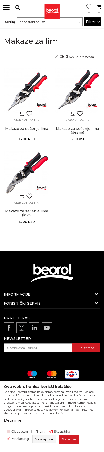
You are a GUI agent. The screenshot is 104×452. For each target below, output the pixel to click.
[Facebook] (9, 328)
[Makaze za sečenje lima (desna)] (77, 90)
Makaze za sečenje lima (26, 129)
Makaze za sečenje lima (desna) (77, 130)
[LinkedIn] (34, 328)
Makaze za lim (27, 120)
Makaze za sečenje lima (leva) (26, 213)
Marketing (20, 439)
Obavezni (19, 431)
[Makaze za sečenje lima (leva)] (26, 173)
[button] (18, 7)
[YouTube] (47, 328)
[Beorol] (52, 8)
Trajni (40, 431)
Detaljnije (13, 420)
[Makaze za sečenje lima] (26, 90)
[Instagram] (22, 328)
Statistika (62, 431)
